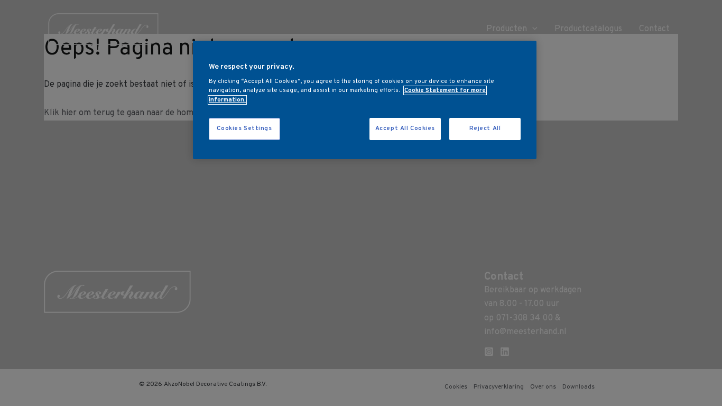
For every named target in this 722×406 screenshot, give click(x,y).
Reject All (485, 128)
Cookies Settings (244, 128)
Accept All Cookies (405, 128)
